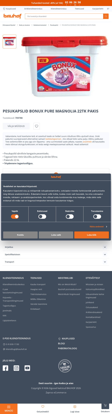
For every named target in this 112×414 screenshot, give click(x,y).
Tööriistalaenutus (38, 294)
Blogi (61, 343)
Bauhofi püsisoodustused (69, 289)
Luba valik (56, 235)
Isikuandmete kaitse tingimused (95, 296)
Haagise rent (36, 289)
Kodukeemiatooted (40, 25)
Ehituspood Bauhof (9, 25)
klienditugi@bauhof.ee (16, 349)
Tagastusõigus (9, 305)
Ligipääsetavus (9, 320)
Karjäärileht (97, 8)
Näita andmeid (97, 227)
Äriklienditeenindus (33, 8)
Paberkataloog (67, 348)
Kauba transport (37, 284)
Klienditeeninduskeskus (14, 284)
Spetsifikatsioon (12, 254)
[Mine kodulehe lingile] (12, 16)
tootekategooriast (53, 139)
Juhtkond (90, 302)
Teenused (79, 8)
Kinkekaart (35, 309)
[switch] (42, 216)
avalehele (87, 141)
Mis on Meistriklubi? (67, 284)
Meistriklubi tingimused (69, 294)
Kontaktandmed (93, 317)
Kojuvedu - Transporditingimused (13, 299)
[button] (9, 41)
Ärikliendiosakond (94, 312)
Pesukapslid (54, 25)
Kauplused (11, 8)
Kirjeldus (9, 247)
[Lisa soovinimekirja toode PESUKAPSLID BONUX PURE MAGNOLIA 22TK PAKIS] (36, 126)
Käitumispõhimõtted (95, 289)
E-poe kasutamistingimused (12, 291)
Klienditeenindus (59, 8)
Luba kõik (91, 235)
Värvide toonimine (38, 304)
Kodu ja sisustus (24, 25)
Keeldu (20, 235)
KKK (4, 315)
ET (108, 8)
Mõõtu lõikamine (38, 299)
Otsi (106, 16)
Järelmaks (7, 310)
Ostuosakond (92, 307)
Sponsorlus (91, 327)
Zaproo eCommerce (56, 392)
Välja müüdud (16, 126)
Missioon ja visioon (94, 284)
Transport (9, 262)
